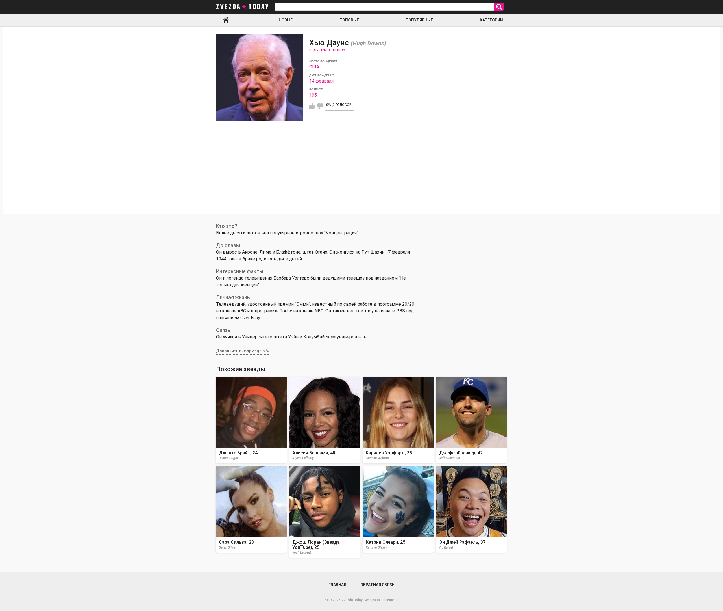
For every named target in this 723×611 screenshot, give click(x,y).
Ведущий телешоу (327, 50)
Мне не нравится (320, 106)
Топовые (349, 20)
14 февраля (321, 81)
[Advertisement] (361, 174)
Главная (226, 20)
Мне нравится (312, 106)
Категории (491, 20)
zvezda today (242, 6)
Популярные (419, 20)
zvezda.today (352, 600)
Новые (286, 20)
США (314, 67)
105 (313, 95)
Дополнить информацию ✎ (242, 351)
